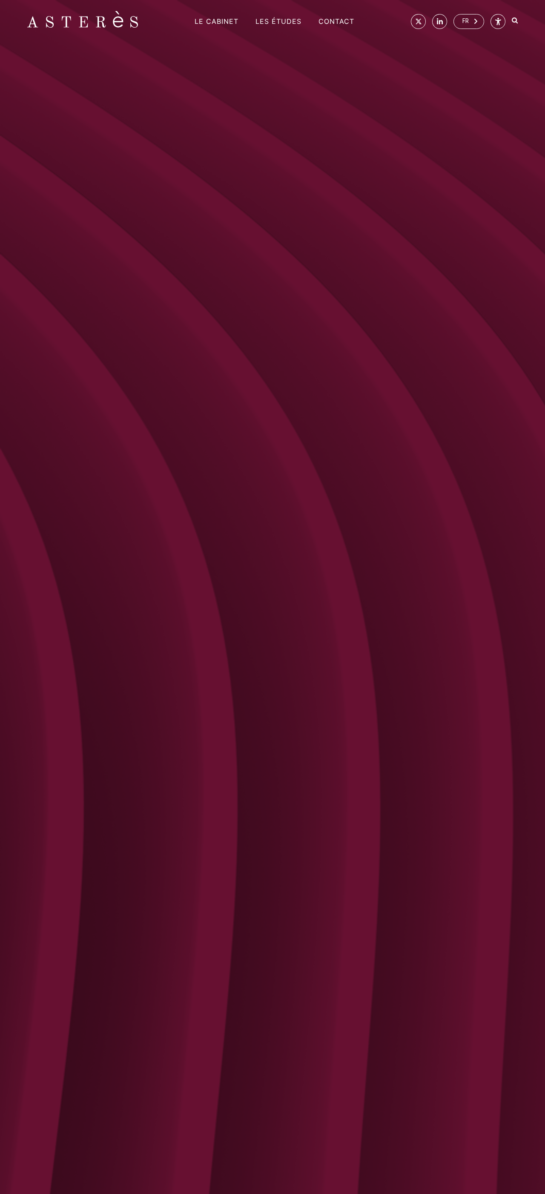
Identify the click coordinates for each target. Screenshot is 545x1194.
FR (465, 21)
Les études (278, 21)
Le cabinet (216, 21)
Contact (336, 21)
